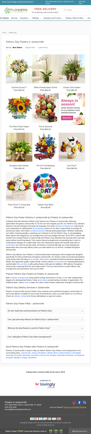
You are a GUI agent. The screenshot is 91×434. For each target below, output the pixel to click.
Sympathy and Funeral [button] (52, 18)
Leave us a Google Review (75, 407)
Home (4, 32)
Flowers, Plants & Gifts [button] (74, 18)
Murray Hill (45, 355)
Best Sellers (17, 47)
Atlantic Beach (53, 352)
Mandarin (17, 357)
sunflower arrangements (64, 226)
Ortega (24, 357)
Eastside (9, 357)
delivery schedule (21, 296)
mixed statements (60, 261)
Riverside (26, 355)
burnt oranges (33, 259)
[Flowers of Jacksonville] (16, 10)
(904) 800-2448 (10, 407)
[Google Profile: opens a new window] (84, 402)
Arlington (53, 355)
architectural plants (37, 230)
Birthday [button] (36, 18)
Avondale (18, 355)
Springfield (76, 352)
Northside (69, 355)
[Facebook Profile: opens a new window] (79, 402)
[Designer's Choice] (72, 109)
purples (46, 259)
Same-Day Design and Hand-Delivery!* (18, 1)
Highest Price (30, 47)
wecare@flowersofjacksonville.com (18, 409)
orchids (65, 277)
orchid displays (38, 228)
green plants (42, 280)
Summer (14, 18)
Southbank (32, 357)
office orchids (22, 264)
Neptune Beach (65, 352)
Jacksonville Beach (38, 352)
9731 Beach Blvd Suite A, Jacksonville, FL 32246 (23, 404)
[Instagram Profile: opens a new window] (74, 402)
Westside (61, 355)
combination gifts (12, 245)
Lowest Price (43, 47)
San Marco (35, 355)
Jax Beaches (79, 355)
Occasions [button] (24, 18)
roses (26, 282)
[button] (84, 424)
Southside (10, 355)
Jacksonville (25, 352)
